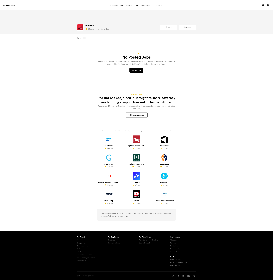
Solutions (111, 240)
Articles (129, 5)
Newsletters (145, 5)
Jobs (122, 5)
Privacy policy (175, 249)
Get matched (104, 29)
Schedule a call (144, 243)
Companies (114, 5)
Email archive (175, 265)
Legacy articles (175, 259)
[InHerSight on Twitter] (183, 275)
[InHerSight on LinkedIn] (188, 275)
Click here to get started (136, 115)
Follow (188, 27)
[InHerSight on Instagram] (193, 275)
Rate (169, 27)
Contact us (174, 246)
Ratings (81, 38)
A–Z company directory (178, 262)
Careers (173, 243)
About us (173, 240)
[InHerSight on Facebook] (178, 275)
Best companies (83, 246)
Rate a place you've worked (86, 258)
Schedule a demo (114, 243)
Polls (137, 5)
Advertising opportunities (148, 240)
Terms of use (175, 252)
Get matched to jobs (84, 255)
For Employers (158, 5)
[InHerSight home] (9, 5)
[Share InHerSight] (173, 275)
